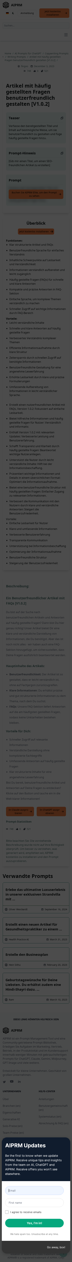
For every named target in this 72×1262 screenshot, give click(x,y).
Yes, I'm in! (34, 1223)
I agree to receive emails (25, 1212)
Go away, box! (56, 1247)
